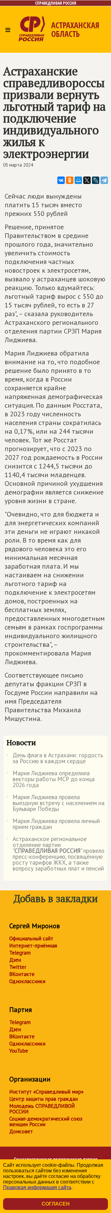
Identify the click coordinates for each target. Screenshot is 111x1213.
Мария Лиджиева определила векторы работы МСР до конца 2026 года (50, 779)
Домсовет (21, 1131)
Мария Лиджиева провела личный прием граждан (53, 824)
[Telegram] (104, 180)
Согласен (56, 1203)
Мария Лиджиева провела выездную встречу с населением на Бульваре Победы (55, 803)
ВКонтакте (22, 974)
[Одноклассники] (69, 180)
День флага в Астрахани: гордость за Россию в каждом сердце (54, 758)
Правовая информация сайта (37, 1187)
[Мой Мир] (78, 180)
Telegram (20, 953)
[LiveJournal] (95, 180)
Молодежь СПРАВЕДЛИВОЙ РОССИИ (42, 1108)
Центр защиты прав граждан (43, 1099)
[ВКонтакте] (61, 180)
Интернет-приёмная (33, 945)
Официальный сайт (31, 938)
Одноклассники (27, 981)
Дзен (15, 960)
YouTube (18, 1051)
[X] (87, 180)
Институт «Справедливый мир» (46, 1091)
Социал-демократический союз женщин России (45, 1121)
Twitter (17, 967)
